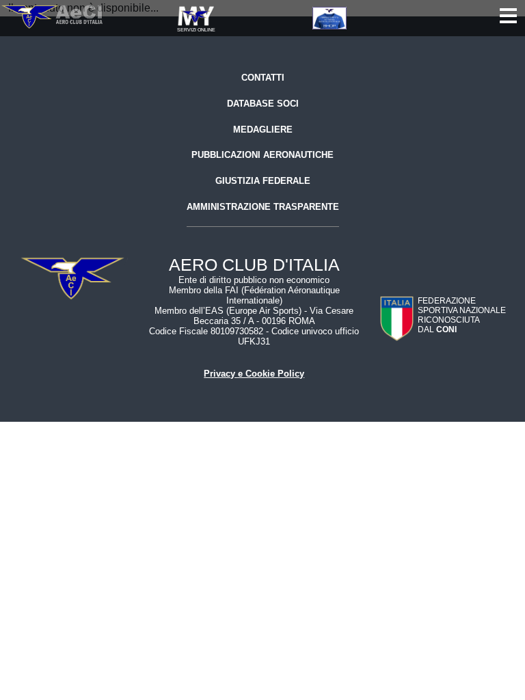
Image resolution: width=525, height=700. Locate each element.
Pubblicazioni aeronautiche (262, 155)
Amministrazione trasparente (263, 207)
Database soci (263, 103)
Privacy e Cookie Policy (254, 373)
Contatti (262, 77)
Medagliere (263, 129)
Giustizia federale (262, 181)
